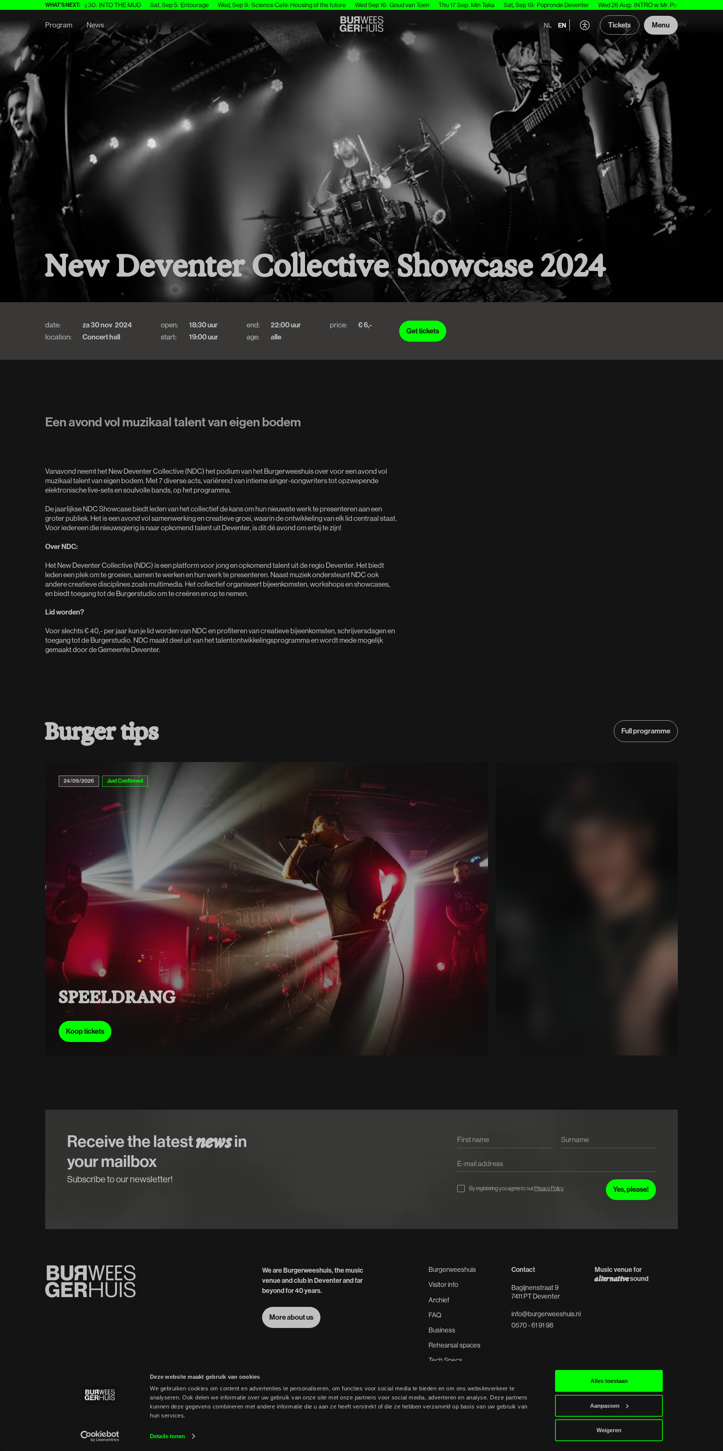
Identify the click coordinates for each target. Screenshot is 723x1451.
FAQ (435, 1315)
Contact (523, 1269)
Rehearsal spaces (454, 1345)
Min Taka (404, 5)
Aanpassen (604, 1405)
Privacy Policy (549, 1188)
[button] (584, 25)
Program (58, 24)
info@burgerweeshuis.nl (546, 1314)
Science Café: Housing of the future (220, 5)
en (562, 25)
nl (548, 25)
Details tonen (167, 1436)
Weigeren (608, 1430)
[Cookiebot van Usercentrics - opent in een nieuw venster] (100, 1436)
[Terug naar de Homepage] (362, 25)
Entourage (116, 5)
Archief (439, 1300)
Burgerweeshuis (452, 1269)
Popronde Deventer (485, 5)
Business (442, 1330)
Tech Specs (445, 1360)
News (95, 24)
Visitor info (443, 1284)
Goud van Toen (331, 5)
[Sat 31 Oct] (456, 909)
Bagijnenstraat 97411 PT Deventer (535, 1291)
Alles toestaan (609, 1381)
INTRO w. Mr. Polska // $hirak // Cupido (607, 5)
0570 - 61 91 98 (532, 1325)
